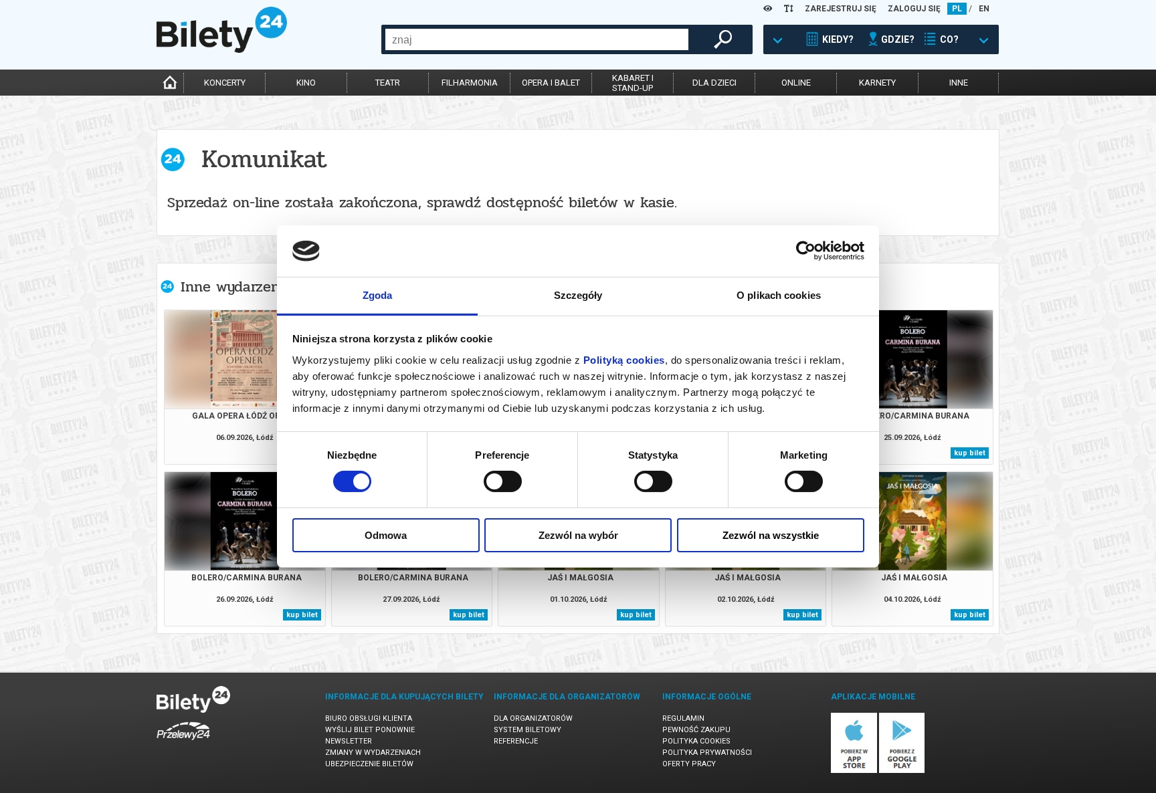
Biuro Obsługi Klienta (368, 718)
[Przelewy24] (183, 742)
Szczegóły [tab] (578, 295)
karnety (877, 83)
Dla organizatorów (533, 718)
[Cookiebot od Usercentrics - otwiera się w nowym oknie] (805, 251)
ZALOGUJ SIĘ (914, 8)
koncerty (225, 83)
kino (306, 83)
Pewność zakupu (696, 729)
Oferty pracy (689, 764)
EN (984, 8)
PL (957, 8)
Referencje (516, 741)
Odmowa (386, 535)
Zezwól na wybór (578, 535)
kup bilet (969, 453)
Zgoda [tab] (378, 295)
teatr (387, 83)
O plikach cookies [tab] (779, 295)
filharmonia (470, 83)
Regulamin (683, 718)
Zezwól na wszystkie (770, 535)
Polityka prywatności (707, 752)
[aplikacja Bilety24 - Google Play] (902, 770)
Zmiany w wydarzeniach (373, 752)
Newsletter (348, 741)
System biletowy (527, 729)
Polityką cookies (624, 360)
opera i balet (551, 83)
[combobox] (536, 39)
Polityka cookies (696, 741)
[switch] (503, 481)
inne (958, 83)
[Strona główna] (222, 49)
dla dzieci (714, 83)
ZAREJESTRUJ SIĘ (840, 8)
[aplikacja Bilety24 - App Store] (854, 770)
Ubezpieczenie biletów (369, 764)
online (796, 83)
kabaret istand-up (633, 83)
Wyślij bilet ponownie (370, 729)
